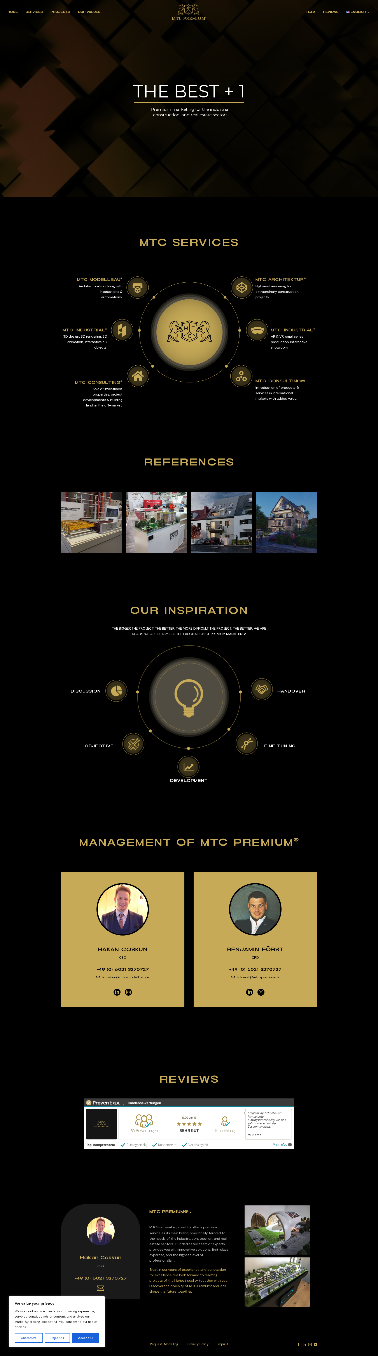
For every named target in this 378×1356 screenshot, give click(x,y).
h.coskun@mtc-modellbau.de (125, 977)
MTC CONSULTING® (280, 381)
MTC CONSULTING (98, 382)
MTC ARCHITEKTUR (281, 280)
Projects (60, 12)
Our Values (89, 12)
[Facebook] (298, 1344)
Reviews (330, 12)
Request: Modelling (164, 1344)
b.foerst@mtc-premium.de (258, 977)
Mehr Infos (280, 1144)
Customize (29, 1338)
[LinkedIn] (117, 992)
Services (34, 12)
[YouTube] (315, 1344)
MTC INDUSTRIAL (85, 330)
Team (310, 12)
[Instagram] (128, 992)
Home (13, 12)
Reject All (57, 1338)
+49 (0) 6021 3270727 (123, 969)
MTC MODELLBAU (99, 280)
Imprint (223, 1344)
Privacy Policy (197, 1344)
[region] (57, 1321)
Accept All (85, 1338)
